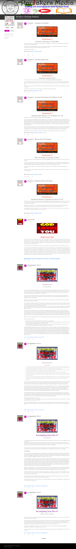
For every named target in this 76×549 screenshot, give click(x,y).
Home (6, 1)
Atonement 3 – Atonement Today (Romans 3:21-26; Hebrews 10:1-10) (44, 97)
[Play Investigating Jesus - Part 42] (25, 493)
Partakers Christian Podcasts (27, 16)
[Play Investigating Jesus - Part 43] (25, 417)
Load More (44, 538)
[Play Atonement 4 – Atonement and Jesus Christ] (25, 60)
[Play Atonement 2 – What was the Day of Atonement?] (25, 140)
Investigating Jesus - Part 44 (34, 343)
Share (7, 30)
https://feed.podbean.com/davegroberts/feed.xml (24, 18)
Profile (14, 1)
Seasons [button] (22, 1)
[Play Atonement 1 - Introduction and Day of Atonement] (25, 181)
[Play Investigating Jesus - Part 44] (25, 344)
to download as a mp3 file (38, 132)
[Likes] (24, 55)
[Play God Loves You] (25, 220)
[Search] (70, 1)
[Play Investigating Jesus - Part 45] (25, 265)
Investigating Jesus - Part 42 (34, 492)
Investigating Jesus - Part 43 (34, 416)
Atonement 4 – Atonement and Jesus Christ (38, 59)
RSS (12, 30)
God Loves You (31, 219)
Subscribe (10, 1)
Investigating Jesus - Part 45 (34, 265)
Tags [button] (18, 1)
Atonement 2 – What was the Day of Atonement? (39, 139)
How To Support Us (33, 1)
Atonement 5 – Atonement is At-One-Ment (38, 23)
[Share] (32, 55)
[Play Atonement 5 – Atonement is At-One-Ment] (25, 23)
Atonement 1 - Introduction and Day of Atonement (39, 181)
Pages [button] (26, 1)
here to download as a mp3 (36, 51)
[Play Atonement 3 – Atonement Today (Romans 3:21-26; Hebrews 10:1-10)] (25, 98)
